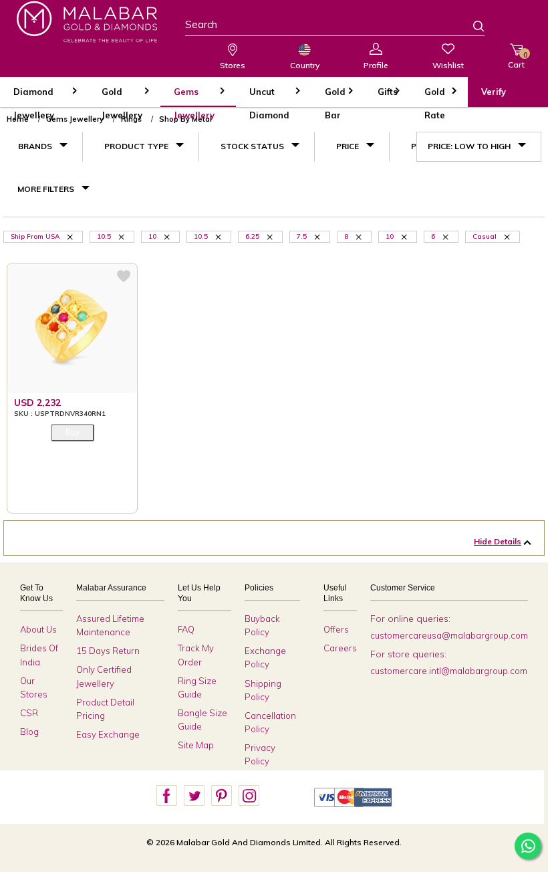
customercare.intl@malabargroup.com (448, 670)
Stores (232, 65)
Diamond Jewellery (33, 96)
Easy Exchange (108, 734)
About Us (38, 629)
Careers (340, 648)
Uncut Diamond (269, 96)
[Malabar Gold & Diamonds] (87, 21)
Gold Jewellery (122, 96)
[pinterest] (221, 795)
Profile (376, 65)
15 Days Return (108, 650)
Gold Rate (434, 96)
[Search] (470, 27)
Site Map (196, 745)
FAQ (186, 629)
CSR (29, 712)
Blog (29, 731)
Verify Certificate (504, 96)
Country (304, 65)
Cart (516, 60)
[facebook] (166, 795)
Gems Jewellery (194, 96)
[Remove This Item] (71, 236)
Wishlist (448, 65)
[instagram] (249, 795)
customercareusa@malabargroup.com (449, 635)
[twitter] (194, 795)
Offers (336, 629)
